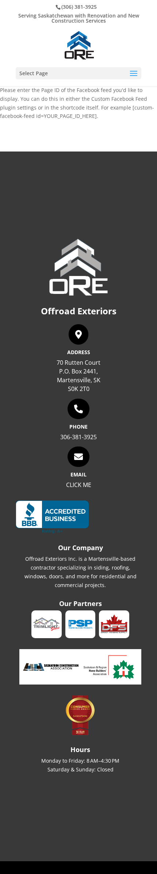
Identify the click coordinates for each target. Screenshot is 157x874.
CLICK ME (78, 485)
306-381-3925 (78, 437)
